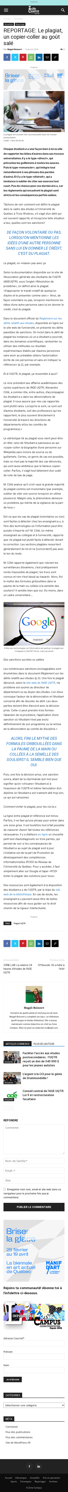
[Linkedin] (39, 57)
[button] (6, 10)
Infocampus (21, 1477)
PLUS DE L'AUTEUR (44, 1044)
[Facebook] (6, 57)
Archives (53, 1481)
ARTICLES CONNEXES (17, 1044)
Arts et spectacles (51, 1477)
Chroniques (25, 1481)
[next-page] (11, 1108)
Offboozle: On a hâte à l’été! (51, 966)
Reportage (20, 24)
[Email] (47, 57)
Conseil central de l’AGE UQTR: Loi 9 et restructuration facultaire (43, 1095)
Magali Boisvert (14, 49)
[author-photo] (34, 1002)
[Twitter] (15, 57)
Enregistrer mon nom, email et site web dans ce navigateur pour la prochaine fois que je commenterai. (32, 1193)
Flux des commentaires (19, 1437)
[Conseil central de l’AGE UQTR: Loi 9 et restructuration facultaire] (12, 1095)
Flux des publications (18, 1432)
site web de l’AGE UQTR (40, 682)
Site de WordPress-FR (18, 1442)
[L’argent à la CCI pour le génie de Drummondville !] (12, 1078)
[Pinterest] (23, 57)
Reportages (40, 1481)
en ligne (43, 834)
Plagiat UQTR (19, 923)
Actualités (18, 18)
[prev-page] (5, 1108)
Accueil (6, 18)
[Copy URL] (55, 57)
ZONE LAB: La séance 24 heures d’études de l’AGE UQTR (17, 968)
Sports (14, 1481)
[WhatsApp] (31, 57)
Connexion (12, 1426)
